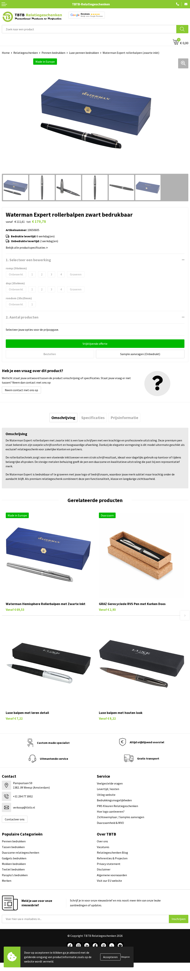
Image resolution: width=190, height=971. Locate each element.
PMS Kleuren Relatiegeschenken (117, 806)
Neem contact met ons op (21, 390)
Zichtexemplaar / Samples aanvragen (120, 817)
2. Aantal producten (22, 317)
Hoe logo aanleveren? (111, 811)
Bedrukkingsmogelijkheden (114, 800)
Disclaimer (103, 869)
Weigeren (125, 956)
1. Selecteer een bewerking (28, 259)
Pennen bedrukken (53, 53)
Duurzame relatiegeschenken (20, 852)
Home (6, 53)
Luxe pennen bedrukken (84, 53)
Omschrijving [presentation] (63, 417)
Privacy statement (108, 864)
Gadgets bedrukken (14, 858)
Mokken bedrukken (14, 864)
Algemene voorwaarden (112, 875)
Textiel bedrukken (13, 869)
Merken (6, 880)
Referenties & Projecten (112, 858)
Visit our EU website (109, 880)
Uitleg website (106, 795)
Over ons (102, 841)
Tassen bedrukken (13, 847)
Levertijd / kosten (108, 789)
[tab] (63, 417)
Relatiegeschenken (25, 53)
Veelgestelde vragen (110, 783)
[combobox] (89, 29)
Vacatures (103, 847)
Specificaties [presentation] (93, 417)
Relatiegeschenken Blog (112, 852)
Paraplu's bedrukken (15, 875)
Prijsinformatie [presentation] (124, 417)
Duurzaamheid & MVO (110, 823)
